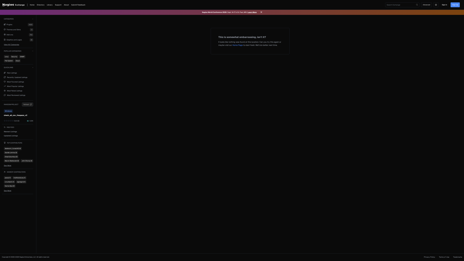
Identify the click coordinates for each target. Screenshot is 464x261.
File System (9, 61)
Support (58, 5)
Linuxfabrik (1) (9, 182)
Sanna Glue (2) (9, 186)
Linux (6, 57)
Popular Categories (12, 51)
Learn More (252, 12)
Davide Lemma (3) (11, 153)
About (66, 5)
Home (32, 5)
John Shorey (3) (27, 161)
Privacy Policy (429, 257)
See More (7, 165)
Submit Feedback (78, 5)
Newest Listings (10, 131)
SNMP (22, 57)
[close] (261, 12)
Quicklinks (8, 67)
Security (14, 57)
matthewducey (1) (19, 178)
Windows (8, 111)
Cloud (18, 61)
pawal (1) (8, 178)
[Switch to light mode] (436, 4)
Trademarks (457, 257)
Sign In (444, 5)
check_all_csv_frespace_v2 (15, 115)
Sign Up (455, 5)
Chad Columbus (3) (11, 157)
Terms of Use (444, 257)
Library (50, 5)
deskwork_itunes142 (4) (13, 148)
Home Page (237, 45)
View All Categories (11, 45)
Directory (40, 5)
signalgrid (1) (21, 182)
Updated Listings (11, 136)
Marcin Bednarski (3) (12, 161)
